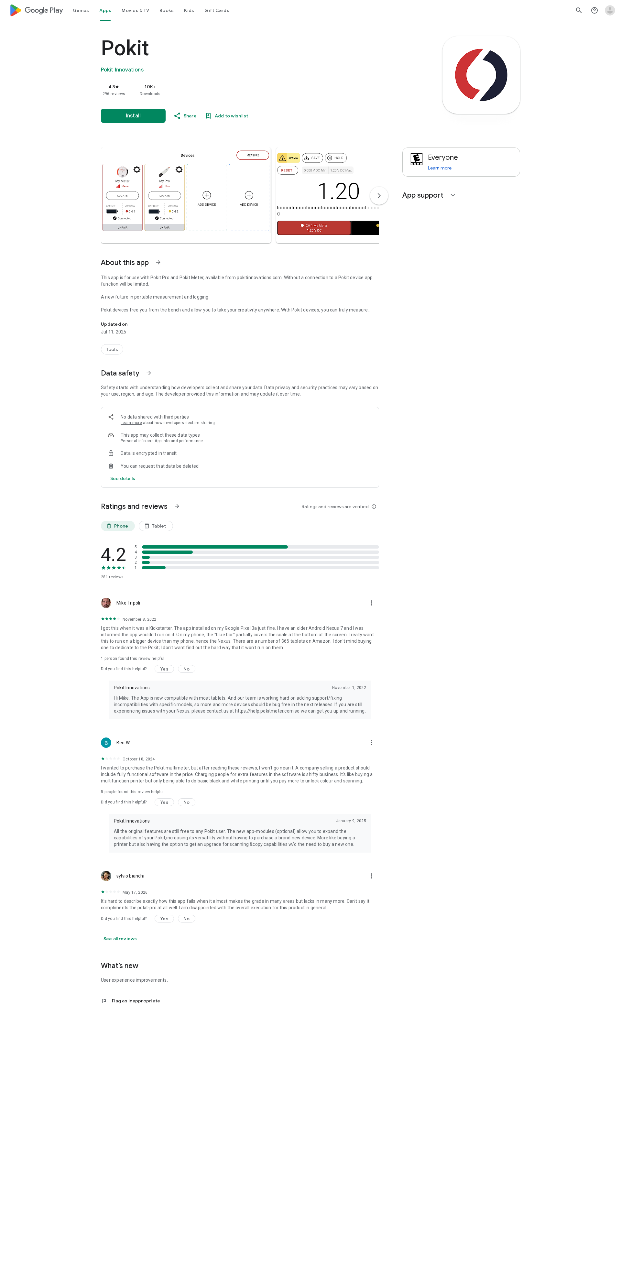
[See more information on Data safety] (149, 373)
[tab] (81, 10)
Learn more (131, 422)
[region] (230, 90)
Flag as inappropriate (130, 1001)
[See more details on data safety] (123, 478)
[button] (186, 195)
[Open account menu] (610, 10)
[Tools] (112, 349)
